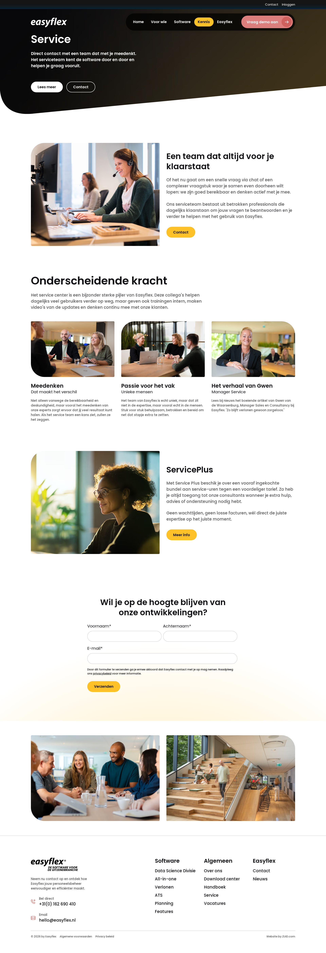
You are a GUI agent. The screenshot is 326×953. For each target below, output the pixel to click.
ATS (158, 895)
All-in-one (165, 879)
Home (138, 21)
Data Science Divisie (175, 871)
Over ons (213, 871)
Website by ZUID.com (280, 936)
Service (211, 895)
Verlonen (164, 887)
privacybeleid (102, 674)
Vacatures (215, 903)
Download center (222, 879)
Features (164, 911)
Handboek (215, 887)
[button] (158, 21)
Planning (164, 903)
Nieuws (260, 879)
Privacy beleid (104, 936)
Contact (271, 4)
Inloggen (288, 4)
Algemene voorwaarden (76, 936)
